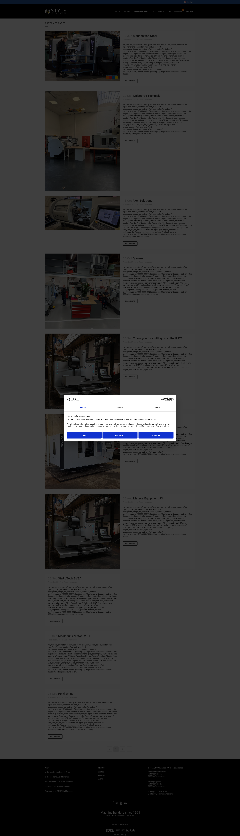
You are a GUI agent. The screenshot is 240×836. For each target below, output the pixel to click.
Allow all (156, 435)
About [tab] (157, 408)
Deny (84, 435)
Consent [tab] (82, 408)
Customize (118, 435)
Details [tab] (120, 408)
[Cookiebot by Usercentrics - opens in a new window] (163, 399)
